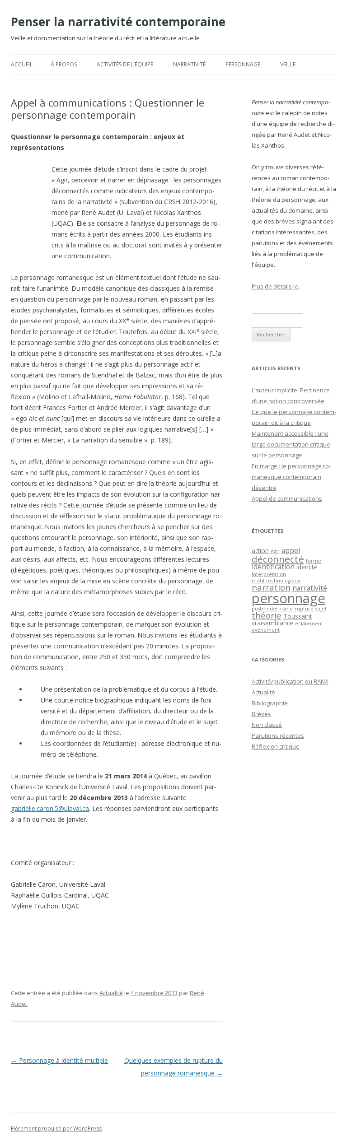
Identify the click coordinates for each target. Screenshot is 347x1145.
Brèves (261, 714)
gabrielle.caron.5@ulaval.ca (50, 808)
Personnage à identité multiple (59, 1060)
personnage (288, 598)
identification (273, 567)
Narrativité (189, 64)
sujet (321, 608)
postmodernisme (272, 608)
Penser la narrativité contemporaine (118, 22)
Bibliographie (270, 703)
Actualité (111, 993)
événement (266, 630)
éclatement (309, 623)
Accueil (22, 64)
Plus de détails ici (275, 286)
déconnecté (278, 559)
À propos (64, 64)
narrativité (309, 588)
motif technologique (276, 580)
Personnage (242, 64)
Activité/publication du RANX (290, 681)
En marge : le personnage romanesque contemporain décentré (291, 477)
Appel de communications (287, 498)
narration (271, 587)
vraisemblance (272, 623)
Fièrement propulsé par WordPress (56, 1128)
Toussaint (297, 616)
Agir (275, 551)
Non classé (267, 725)
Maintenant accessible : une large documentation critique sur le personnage (291, 444)
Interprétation (269, 574)
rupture (304, 608)
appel (290, 550)
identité (306, 567)
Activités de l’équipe (125, 64)
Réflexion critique (276, 746)
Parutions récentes (278, 735)
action (260, 550)
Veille (287, 64)
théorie (266, 615)
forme (313, 561)
